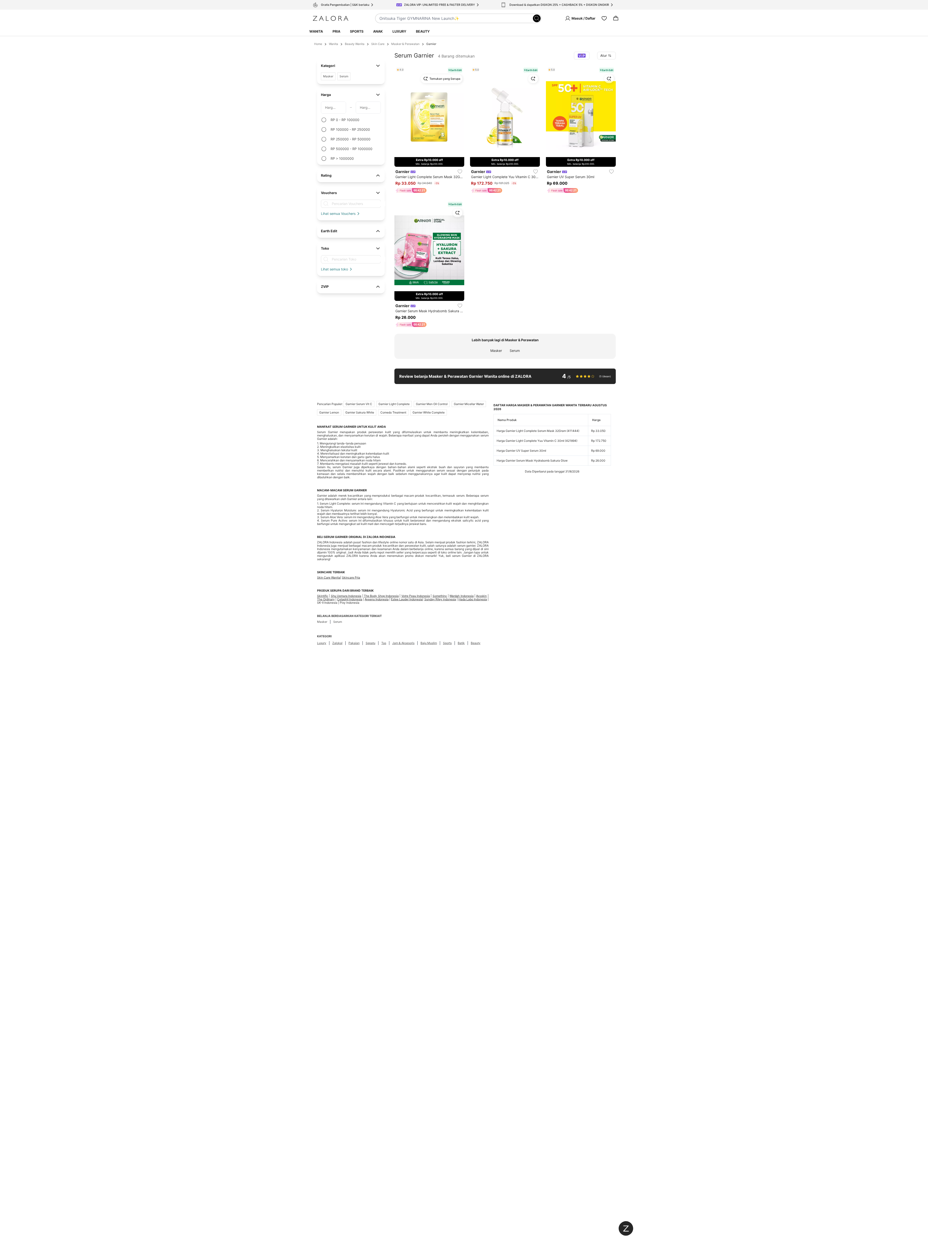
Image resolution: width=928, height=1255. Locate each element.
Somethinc (440, 596)
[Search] (537, 18)
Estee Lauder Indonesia (406, 599)
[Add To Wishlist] (460, 171)
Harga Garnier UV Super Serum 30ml (521, 450)
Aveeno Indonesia (377, 599)
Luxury (399, 31)
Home (318, 44)
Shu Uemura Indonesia (346, 596)
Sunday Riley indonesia (440, 599)
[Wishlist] (604, 18)
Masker (496, 350)
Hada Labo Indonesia (472, 599)
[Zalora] (330, 18)
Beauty (423, 31)
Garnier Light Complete (394, 404)
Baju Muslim (428, 643)
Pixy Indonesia (349, 602)
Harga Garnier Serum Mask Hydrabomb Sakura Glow (532, 460)
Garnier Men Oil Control (432, 404)
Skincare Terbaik (331, 572)
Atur (603, 55)
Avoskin (481, 596)
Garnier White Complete (429, 412)
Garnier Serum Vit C (359, 404)
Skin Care (377, 44)
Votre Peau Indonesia (415, 596)
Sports (356, 31)
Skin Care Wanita (328, 577)
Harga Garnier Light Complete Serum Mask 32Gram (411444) (538, 431)
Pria (336, 31)
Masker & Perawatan (405, 44)
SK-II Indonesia (327, 602)
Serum (515, 350)
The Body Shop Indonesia (381, 596)
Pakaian (354, 643)
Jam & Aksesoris (403, 643)
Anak (378, 31)
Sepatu (370, 643)
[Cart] (616, 18)
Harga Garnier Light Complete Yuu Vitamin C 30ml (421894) (537, 441)
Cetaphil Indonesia (349, 599)
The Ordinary (326, 599)
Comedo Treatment (393, 412)
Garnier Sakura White (359, 412)
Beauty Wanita (354, 44)
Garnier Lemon (329, 412)
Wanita (316, 31)
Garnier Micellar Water (469, 404)
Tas (383, 643)
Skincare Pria (351, 577)
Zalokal (337, 643)
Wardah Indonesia (461, 596)
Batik (461, 643)
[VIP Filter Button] (581, 55)
